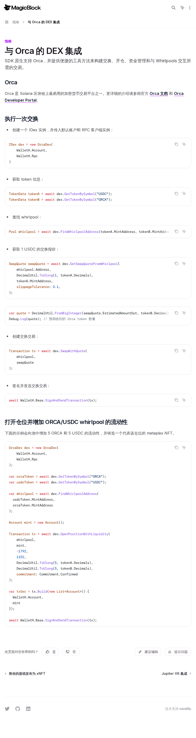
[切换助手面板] (182, 8)
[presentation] (98, 231)
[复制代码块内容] (176, 144)
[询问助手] (184, 144)
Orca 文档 (159, 93)
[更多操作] (189, 7)
